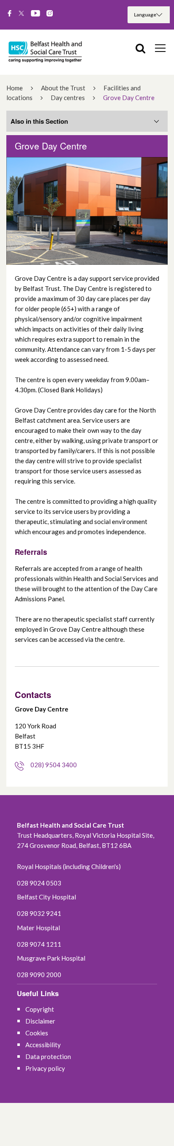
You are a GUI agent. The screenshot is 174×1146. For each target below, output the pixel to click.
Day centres (68, 97)
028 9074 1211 (39, 944)
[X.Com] (21, 14)
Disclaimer (40, 1021)
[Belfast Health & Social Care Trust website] (46, 52)
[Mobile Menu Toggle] (160, 47)
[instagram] (49, 14)
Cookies (36, 1033)
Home (14, 88)
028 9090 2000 (39, 974)
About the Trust (63, 88)
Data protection (48, 1056)
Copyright (39, 1009)
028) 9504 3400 (53, 765)
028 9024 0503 (39, 883)
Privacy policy (45, 1068)
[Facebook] (9, 14)
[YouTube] (35, 14)
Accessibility (43, 1044)
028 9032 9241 (39, 913)
